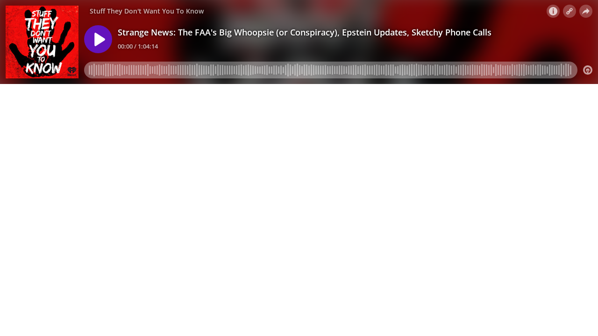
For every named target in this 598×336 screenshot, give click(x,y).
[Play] (98, 39)
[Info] (553, 11)
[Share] (585, 11)
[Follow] (569, 11)
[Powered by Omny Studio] (587, 70)
